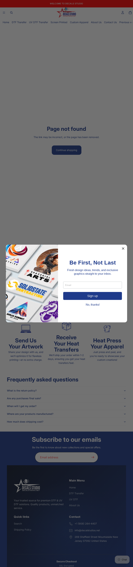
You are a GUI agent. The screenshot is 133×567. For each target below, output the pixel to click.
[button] (123, 248)
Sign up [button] (92, 296)
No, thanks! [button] (93, 304)
